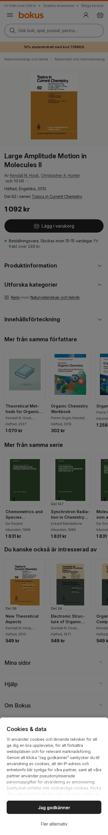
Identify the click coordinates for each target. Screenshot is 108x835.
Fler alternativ (54, 824)
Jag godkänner (54, 807)
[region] (54, 776)
